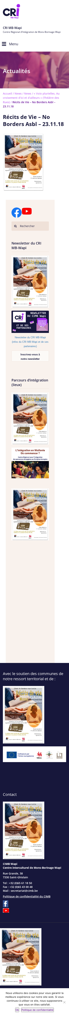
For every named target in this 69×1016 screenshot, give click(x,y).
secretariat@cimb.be (24, 890)
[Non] (64, 1002)
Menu (13, 44)
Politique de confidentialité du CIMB (26, 896)
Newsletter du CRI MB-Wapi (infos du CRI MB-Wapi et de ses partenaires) (30, 342)
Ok (17, 1009)
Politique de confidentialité (37, 1009)
